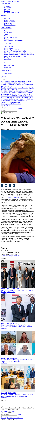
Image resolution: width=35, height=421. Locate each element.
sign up (20, 78)
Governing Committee (12, 197)
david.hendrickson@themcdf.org (10, 255)
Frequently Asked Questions (9, 418)
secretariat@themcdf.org (8, 411)
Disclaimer (20, 418)
